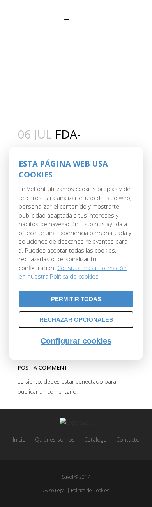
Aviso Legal (54, 490)
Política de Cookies (90, 490)
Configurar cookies (76, 341)
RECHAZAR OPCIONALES (76, 319)
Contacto (128, 439)
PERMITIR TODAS (76, 299)
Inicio (19, 439)
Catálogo (95, 439)
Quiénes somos (55, 439)
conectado (89, 381)
